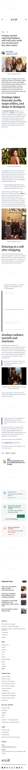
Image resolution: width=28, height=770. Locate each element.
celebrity (7, 453)
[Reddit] (19, 767)
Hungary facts (5, 690)
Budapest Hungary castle (8, 697)
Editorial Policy (5, 734)
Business (4, 649)
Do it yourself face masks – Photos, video (10, 610)
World (3, 661)
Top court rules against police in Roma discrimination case (9, 588)
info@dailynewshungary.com (9, 746)
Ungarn (3, 664)
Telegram (4, 712)
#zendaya (18, 420)
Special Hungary (6, 659)
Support (4, 637)
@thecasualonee (8, 418)
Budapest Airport (6, 678)
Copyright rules (5, 730)
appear (6, 286)
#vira (16, 363)
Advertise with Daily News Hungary (11, 737)
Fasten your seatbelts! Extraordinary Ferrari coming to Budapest (9, 595)
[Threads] (22, 767)
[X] (9, 767)
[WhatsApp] (14, 767)
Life (3, 654)
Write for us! (5, 634)
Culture (3, 656)
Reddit (3, 715)
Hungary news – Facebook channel (10, 722)
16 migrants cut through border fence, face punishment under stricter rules (10, 603)
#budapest (13, 422)
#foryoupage (11, 363)
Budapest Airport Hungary (8, 693)
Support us (10, 534)
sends (14, 184)
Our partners (5, 632)
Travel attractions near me (8, 683)
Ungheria (4, 666)
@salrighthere (7, 361)
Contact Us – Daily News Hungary (10, 626)
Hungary (13, 453)
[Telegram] (17, 767)
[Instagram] (7, 767)
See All (24, 581)
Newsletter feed (6, 708)
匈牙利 (3, 668)
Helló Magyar (7, 448)
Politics (3, 647)
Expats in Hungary (6, 688)
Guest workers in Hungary (8, 686)
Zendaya (16, 111)
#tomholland (7, 422)
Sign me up (21, 516)
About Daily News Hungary (8, 624)
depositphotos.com (16, 166)
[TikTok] (12, 767)
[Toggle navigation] (2, 19)
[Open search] (25, 19)
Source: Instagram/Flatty (14, 74)
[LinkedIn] (2, 767)
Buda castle (5, 700)
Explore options (11, 497)
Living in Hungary (6, 676)
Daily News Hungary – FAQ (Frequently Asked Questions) (13, 629)
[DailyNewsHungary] (14, 19)
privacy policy (14, 519)
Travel (3, 652)
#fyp (7, 363)
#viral (14, 420)
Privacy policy (5, 732)
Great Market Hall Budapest (9, 695)
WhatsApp (4, 710)
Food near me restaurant (8, 681)
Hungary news (5, 645)
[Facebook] (4, 767)
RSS (3, 717)
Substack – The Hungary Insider (10, 719)
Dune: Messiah (11, 430)
